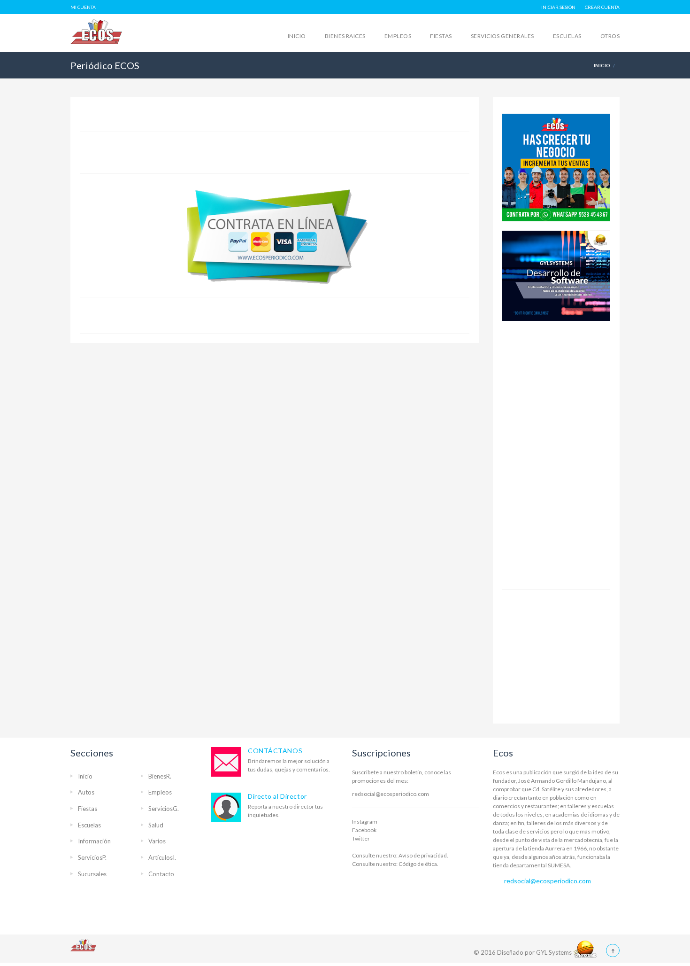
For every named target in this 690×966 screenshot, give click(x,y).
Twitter (361, 838)
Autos (86, 792)
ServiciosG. (163, 808)
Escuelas (567, 35)
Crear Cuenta (602, 7)
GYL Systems (554, 952)
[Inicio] (119, 42)
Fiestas (441, 35)
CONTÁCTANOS (275, 751)
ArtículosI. (162, 857)
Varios (157, 841)
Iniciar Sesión (558, 7)
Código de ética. (418, 863)
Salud (155, 825)
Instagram (364, 821)
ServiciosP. (92, 857)
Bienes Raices (345, 35)
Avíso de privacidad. (423, 855)
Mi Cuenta (83, 7)
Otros (610, 35)
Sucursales (92, 874)
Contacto (161, 874)
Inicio (297, 35)
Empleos (397, 35)
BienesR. (159, 776)
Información (94, 841)
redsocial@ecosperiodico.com (390, 793)
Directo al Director (277, 796)
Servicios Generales (502, 35)
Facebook (364, 830)
